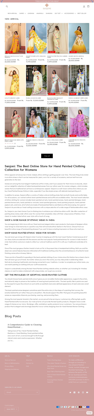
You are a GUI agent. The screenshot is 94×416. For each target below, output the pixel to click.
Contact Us (29, 363)
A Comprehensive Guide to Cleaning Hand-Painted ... (25, 326)
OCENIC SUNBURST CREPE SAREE (78, 98)
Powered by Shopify (84, 410)
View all (47, 156)
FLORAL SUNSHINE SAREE (33, 98)
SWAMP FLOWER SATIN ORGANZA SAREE (36, 57)
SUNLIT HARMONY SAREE (12, 98)
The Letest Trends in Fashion (56, 363)
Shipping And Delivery (12, 369)
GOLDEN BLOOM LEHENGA (76, 56)
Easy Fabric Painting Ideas (56, 371)
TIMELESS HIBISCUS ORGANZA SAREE (35, 140)
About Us (29, 360)
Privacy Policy (9, 366)
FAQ (27, 366)
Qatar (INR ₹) (11, 409)
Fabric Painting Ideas (54, 360)
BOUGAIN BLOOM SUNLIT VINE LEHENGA (14, 57)
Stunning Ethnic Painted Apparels (55, 381)
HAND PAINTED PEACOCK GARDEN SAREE (57, 57)
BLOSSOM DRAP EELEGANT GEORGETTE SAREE (55, 98)
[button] (2, 1)
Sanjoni (77, 410)
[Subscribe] (37, 392)
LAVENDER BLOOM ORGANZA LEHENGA (77, 140)
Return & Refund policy (12, 363)
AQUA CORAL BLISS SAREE (55, 140)
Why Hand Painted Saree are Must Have (56, 367)
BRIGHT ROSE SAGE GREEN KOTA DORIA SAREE (14, 140)
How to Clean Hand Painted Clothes (56, 376)
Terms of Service (10, 360)
